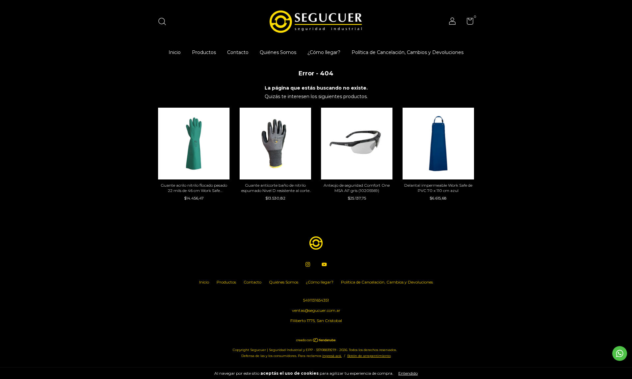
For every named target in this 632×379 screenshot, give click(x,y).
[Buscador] (164, 22)
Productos (204, 52)
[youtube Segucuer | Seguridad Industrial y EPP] (324, 264)
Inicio (175, 52)
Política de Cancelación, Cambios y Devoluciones (407, 52)
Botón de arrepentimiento (369, 356)
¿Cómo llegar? (323, 52)
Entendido (408, 373)
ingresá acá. (332, 356)
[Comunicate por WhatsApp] (619, 353)
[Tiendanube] (316, 341)
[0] (467, 22)
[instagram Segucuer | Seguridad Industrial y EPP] (307, 264)
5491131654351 (316, 300)
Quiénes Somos (278, 52)
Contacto (238, 52)
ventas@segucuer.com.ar (316, 310)
